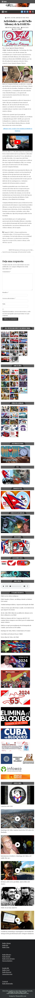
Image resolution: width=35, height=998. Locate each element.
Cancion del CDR (7, 806)
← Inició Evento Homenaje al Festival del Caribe (16, 252)
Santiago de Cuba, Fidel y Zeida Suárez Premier (15, 630)
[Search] (33, 12)
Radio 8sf (5, 945)
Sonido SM (5, 968)
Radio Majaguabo (7, 983)
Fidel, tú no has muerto (9, 908)
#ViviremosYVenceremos (21, 234)
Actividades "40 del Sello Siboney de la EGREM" (17, 236)
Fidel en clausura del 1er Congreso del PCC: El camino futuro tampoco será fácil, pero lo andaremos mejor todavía (17, 620)
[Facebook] (25, 12)
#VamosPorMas (7, 234)
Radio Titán (5, 947)
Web (3, 304)
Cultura (13, 17)
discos (4, 238)
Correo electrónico (8, 298)
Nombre (5, 292)
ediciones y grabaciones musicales (18, 238)
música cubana (21, 240)
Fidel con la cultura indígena (9, 596)
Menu (5, 2)
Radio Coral (5, 970)
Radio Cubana (6, 943)
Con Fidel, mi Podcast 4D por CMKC (12, 634)
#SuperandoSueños (20, 232)
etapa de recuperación (9, 240)
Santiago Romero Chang (13, 27)
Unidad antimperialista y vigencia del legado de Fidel (17, 604)
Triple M (5, 981)
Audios (8, 17)
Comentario (6, 271)
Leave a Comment (18, 29)
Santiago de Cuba (20, 17)
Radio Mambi (6, 956)
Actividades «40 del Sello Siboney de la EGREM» (18, 22)
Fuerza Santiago (7, 961)
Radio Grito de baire (8, 958)
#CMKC (11, 232)
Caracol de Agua (7, 974)
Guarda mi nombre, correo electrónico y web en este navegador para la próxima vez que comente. (16, 313)
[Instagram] (27, 12)
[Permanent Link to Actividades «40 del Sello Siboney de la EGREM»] (17, 38)
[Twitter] (22, 12)
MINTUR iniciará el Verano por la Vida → (21, 250)
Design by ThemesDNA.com (17, 996)
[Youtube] (30, 12)
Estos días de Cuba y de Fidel (10, 637)
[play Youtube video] (17, 142)
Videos (27, 17)
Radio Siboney (6, 954)
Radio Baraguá (6, 972)
